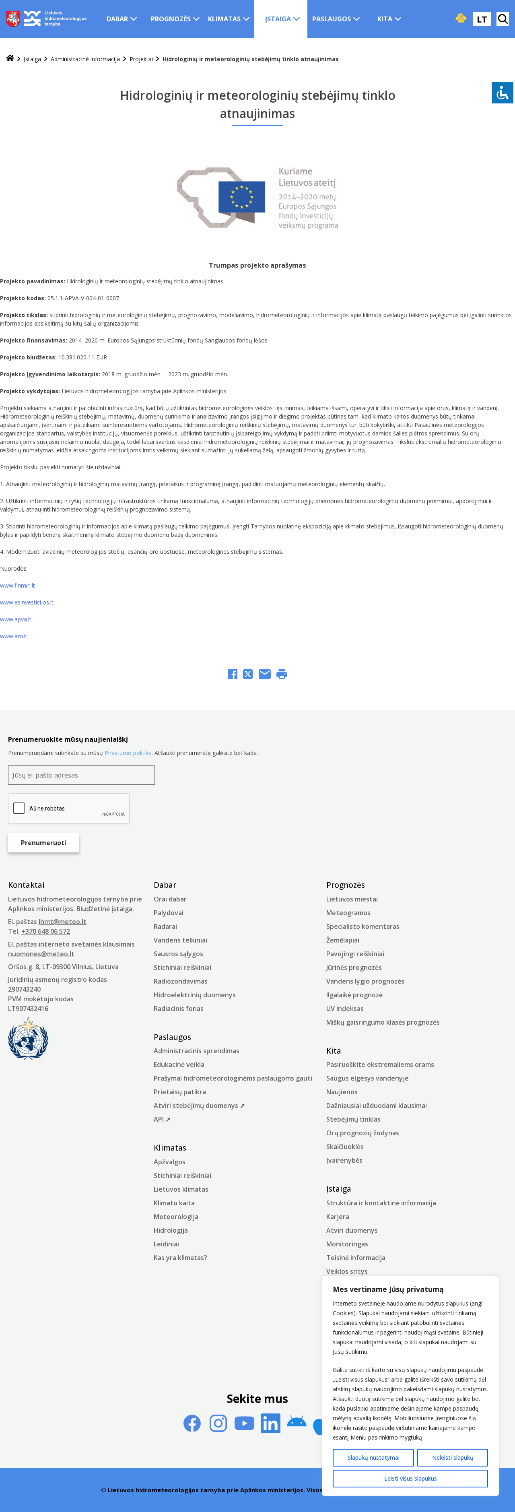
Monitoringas (347, 1244)
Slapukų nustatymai (374, 1457)
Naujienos (342, 1091)
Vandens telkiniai (180, 940)
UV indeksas (345, 1008)
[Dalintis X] (248, 675)
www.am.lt (13, 636)
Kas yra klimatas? (180, 1257)
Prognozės (171, 18)
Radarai (165, 926)
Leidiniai (166, 1244)
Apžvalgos (169, 1161)
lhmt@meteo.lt (63, 921)
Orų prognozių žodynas (362, 1132)
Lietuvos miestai (352, 899)
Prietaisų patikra (180, 1091)
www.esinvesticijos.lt (27, 602)
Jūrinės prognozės (354, 967)
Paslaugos (331, 18)
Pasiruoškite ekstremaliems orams (380, 1064)
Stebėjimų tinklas (353, 1119)
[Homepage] (10, 59)
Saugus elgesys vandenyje (367, 1078)
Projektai (141, 59)
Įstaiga (278, 18)
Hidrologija (171, 1230)
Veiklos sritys (347, 1271)
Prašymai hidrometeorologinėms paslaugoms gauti (233, 1078)
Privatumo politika (128, 753)
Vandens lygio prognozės (365, 981)
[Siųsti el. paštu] (265, 675)
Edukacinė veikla (179, 1064)
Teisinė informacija (355, 1257)
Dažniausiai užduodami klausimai (376, 1105)
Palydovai (168, 912)
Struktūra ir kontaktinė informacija (381, 1202)
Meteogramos (348, 912)
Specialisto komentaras (363, 926)
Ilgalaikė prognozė (354, 994)
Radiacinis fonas (179, 1008)
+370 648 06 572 (45, 931)
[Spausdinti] (281, 675)
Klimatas (224, 18)
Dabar (117, 18)
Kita (384, 18)
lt (482, 19)
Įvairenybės (344, 1160)
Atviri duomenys (352, 1230)
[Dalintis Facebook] (232, 675)
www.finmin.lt (17, 585)
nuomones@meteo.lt (41, 953)
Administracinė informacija (85, 59)
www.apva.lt (15, 619)
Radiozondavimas (181, 981)
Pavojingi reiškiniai (355, 953)
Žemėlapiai (342, 940)
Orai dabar (170, 899)
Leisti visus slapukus (410, 1478)
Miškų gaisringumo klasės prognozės (383, 1022)
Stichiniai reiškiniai (182, 967)
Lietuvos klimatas (181, 1189)
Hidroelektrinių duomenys (195, 994)
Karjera (337, 1216)
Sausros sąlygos (178, 953)
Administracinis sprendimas (196, 1050)
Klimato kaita (174, 1202)
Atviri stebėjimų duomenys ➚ (199, 1105)
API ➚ (162, 1119)
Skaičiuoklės (345, 1146)
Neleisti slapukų (453, 1457)
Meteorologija (176, 1216)
